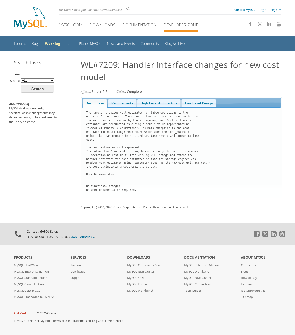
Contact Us (248, 265)
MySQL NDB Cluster (140, 272)
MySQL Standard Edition (30, 278)
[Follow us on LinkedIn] (267, 25)
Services (78, 257)
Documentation (139, 25)
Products (23, 257)
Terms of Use (61, 321)
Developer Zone (181, 25)
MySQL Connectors (197, 284)
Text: (16, 73)
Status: (15, 81)
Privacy (18, 321)
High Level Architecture (159, 103)
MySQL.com (71, 25)
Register (276, 10)
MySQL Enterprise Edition (31, 272)
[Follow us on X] (258, 25)
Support (76, 278)
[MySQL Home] (30, 18)
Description (95, 103)
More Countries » (82, 237)
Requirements (122, 103)
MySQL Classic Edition (29, 284)
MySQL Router (137, 284)
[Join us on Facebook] (248, 25)
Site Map (247, 297)
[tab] (95, 103)
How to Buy (249, 278)
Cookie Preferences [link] (110, 321)
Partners (247, 284)
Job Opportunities (253, 291)
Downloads (102, 25)
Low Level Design (199, 103)
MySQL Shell (135, 278)
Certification (79, 272)
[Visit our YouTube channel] (277, 25)
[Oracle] (24, 313)
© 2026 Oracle (46, 313)
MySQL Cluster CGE (27, 291)
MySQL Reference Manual (201, 265)
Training (76, 265)
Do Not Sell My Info (37, 321)
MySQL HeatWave (26, 265)
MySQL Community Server (145, 265)
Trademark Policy (84, 321)
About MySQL (253, 257)
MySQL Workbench (140, 291)
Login (262, 10)
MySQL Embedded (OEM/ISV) (34, 297)
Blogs (244, 272)
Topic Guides (192, 291)
